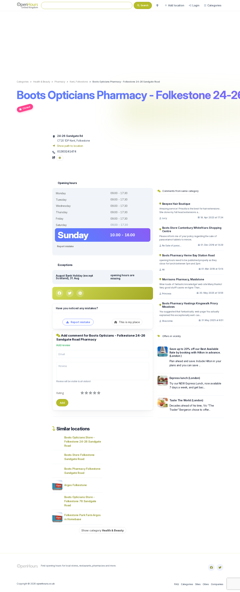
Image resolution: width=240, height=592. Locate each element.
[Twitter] (220, 567)
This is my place (129, 322)
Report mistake (65, 246)
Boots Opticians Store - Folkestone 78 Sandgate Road (80, 501)
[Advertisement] (120, 41)
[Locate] (157, 5)
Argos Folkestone (75, 485)
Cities (206, 584)
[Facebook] (211, 567)
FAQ (176, 584)
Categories (187, 584)
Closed (26, 107)
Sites (198, 584)
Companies (217, 584)
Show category (102, 530)
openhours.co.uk (45, 583)
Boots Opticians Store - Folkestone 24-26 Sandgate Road (82, 441)
